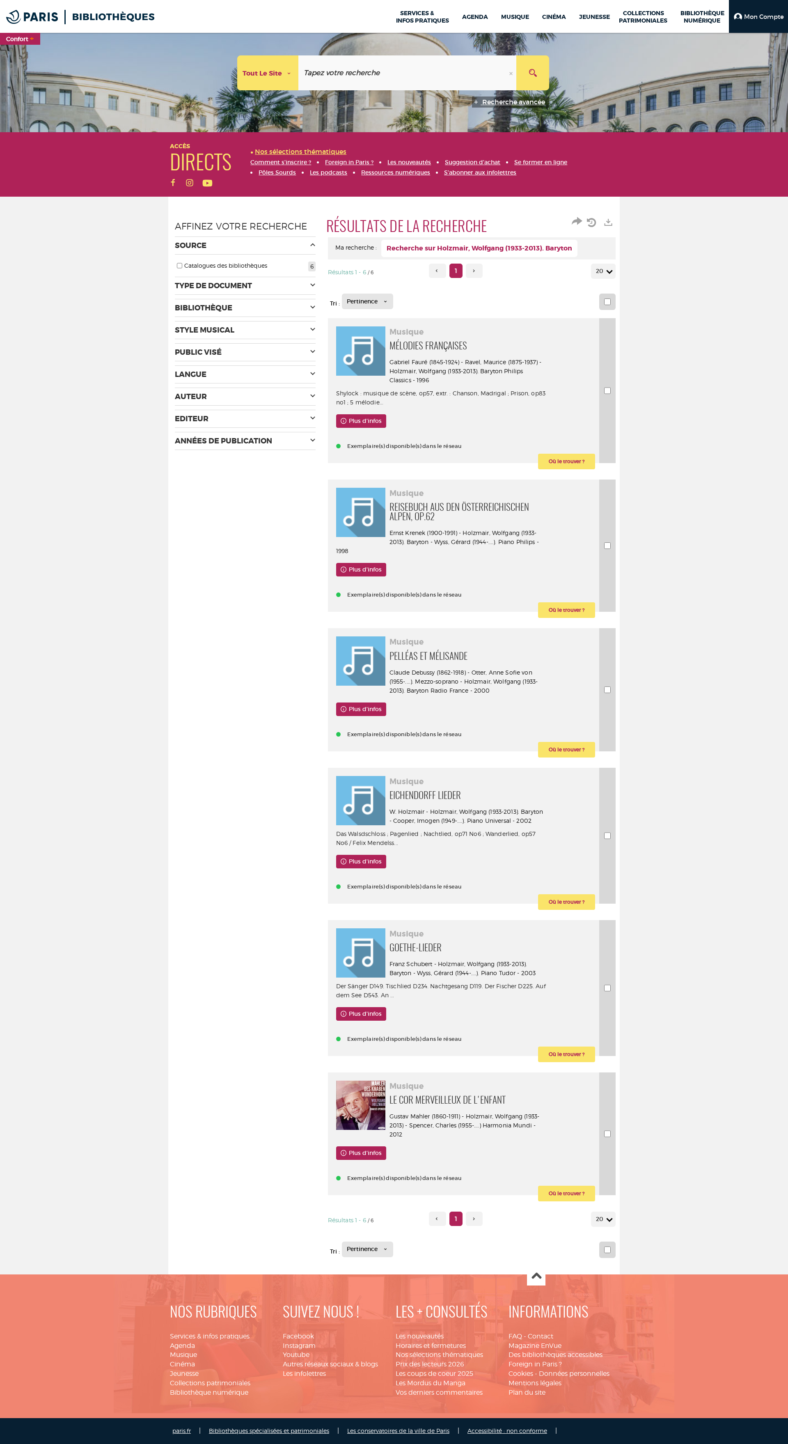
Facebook (298, 1336)
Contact (540, 1336)
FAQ (515, 1336)
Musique (183, 1355)
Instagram (299, 1346)
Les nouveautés (420, 1336)
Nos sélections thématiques (439, 1355)
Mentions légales (535, 1383)
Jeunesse (184, 1373)
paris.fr (181, 1430)
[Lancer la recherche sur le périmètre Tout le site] (532, 72)
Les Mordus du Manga (430, 1383)
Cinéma (182, 1364)
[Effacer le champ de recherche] (512, 72)
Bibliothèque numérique (209, 1392)
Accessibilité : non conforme (507, 1430)
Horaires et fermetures (431, 1346)
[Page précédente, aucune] (437, 271)
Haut (536, 1277)
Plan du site (527, 1392)
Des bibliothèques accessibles (555, 1355)
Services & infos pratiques (210, 1336)
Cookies (521, 1373)
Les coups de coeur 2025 (434, 1373)
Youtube (296, 1355)
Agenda (182, 1346)
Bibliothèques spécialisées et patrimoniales (269, 1430)
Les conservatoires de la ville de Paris (398, 1430)
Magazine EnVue (535, 1346)
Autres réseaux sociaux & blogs (330, 1364)
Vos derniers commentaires (439, 1392)
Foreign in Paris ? (535, 1364)
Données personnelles (574, 1373)
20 (599, 271)
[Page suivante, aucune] (474, 271)
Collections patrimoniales (210, 1383)
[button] (758, 16)
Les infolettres (304, 1373)
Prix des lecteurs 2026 (430, 1364)
